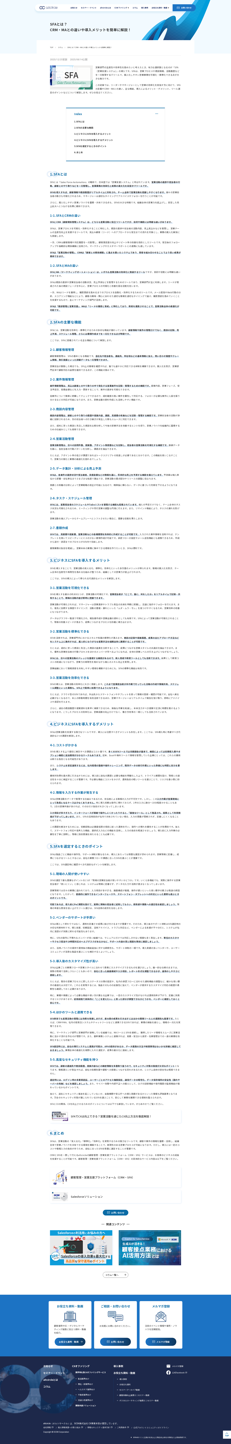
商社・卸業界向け (85, 1384)
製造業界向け (83, 1378)
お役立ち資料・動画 (159, 7)
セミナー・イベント (89, 7)
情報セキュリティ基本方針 (98, 1427)
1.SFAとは (79, 121)
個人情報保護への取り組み (69, 1427)
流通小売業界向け (85, 1400)
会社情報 (47, 1427)
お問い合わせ (186, 7)
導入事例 (144, 7)
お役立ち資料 (125, 1384)
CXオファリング (120, 7)
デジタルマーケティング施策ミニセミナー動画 (139, 1400)
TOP (51, 47)
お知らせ (73, 7)
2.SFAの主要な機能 (83, 127)
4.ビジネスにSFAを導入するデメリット (93, 140)
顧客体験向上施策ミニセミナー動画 (134, 1395)
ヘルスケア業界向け (86, 1389)
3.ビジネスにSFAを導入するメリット (92, 133)
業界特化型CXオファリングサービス (90, 1372)
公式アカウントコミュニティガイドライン (151, 1427)
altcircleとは (105, 7)
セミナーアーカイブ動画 (129, 1389)
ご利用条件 (121, 1427)
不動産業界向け (84, 1394)
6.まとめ (78, 152)
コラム (135, 7)
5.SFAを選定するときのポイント (90, 146)
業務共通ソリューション (85, 1405)
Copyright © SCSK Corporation (56, 1432)
